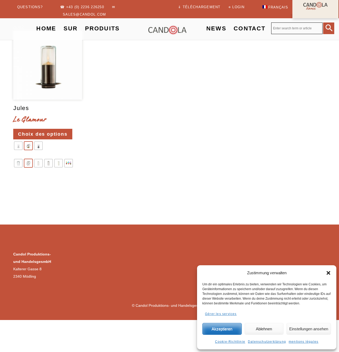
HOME (46, 28)
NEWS (216, 28)
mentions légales (303, 342)
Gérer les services (221, 314)
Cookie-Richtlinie (230, 342)
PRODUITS (102, 28)
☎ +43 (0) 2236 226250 (82, 7)
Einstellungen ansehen (308, 329)
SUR (71, 28)
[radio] (18, 146)
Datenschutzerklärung (267, 342)
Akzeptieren (222, 329)
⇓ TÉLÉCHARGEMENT (199, 7)
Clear (20, 179)
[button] (328, 273)
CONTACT (249, 28)
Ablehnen (264, 329)
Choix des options (43, 134)
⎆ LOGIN (237, 7)
